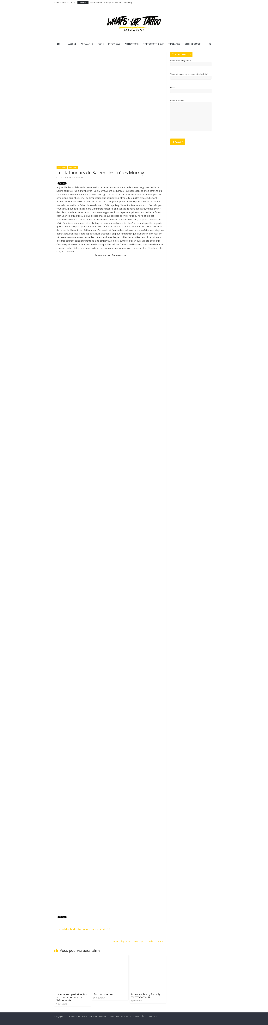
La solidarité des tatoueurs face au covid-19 (82, 929)
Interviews (114, 44)
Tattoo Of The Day (153, 44)
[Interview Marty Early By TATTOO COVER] (148, 956)
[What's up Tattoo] (58, 44)
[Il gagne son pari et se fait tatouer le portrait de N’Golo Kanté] (72, 956)
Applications (131, 44)
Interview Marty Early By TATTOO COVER (145, 996)
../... (140, 1016)
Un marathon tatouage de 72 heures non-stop (111, 2)
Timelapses (174, 44)
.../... (121, 1016)
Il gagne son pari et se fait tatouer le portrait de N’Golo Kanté (71, 997)
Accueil (72, 44)
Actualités (87, 44)
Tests (100, 44)
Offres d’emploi (193, 44)
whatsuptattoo (77, 177)
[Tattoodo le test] (110, 956)
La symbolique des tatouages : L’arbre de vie (137, 941)
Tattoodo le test (103, 994)
